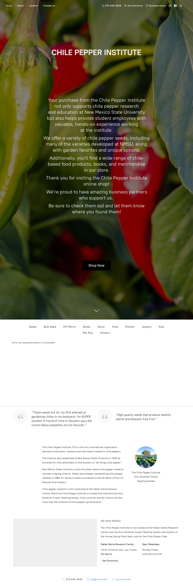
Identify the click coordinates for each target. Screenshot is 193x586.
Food (115, 326)
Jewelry (147, 326)
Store (9, 5)
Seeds (32, 326)
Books (86, 326)
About (20, 5)
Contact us (49, 5)
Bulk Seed (50, 326)
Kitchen (129, 326)
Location (33, 5)
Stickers (105, 332)
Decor (101, 326)
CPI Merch (69, 326)
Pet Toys (88, 332)
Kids (161, 326)
